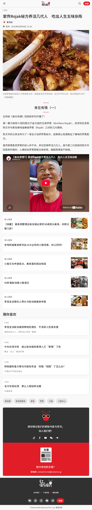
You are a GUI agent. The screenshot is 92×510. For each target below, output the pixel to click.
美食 (32, 401)
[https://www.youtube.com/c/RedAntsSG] (45, 437)
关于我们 (36, 492)
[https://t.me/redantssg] (57, 437)
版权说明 (55, 492)
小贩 (51, 401)
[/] (46, 3)
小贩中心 (62, 401)
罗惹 (42, 401)
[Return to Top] (86, 506)
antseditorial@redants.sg (49, 471)
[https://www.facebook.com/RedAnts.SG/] (39, 437)
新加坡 (8, 401)
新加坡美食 (20, 401)
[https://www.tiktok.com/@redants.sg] (34, 437)
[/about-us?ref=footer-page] (51, 437)
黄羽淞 (10, 22)
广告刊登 (46, 492)
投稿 (87, 3)
